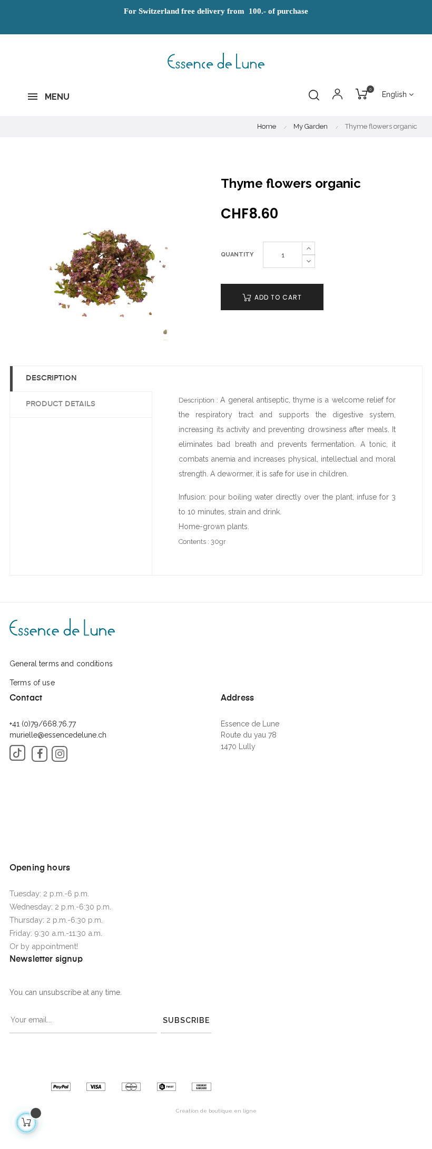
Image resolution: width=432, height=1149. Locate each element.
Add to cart (277, 297)
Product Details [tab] (60, 404)
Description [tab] (51, 378)
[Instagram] (59, 754)
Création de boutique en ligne (216, 1111)
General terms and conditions (61, 663)
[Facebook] (39, 754)
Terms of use (32, 682)
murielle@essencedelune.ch (57, 735)
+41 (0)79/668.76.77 (42, 724)
